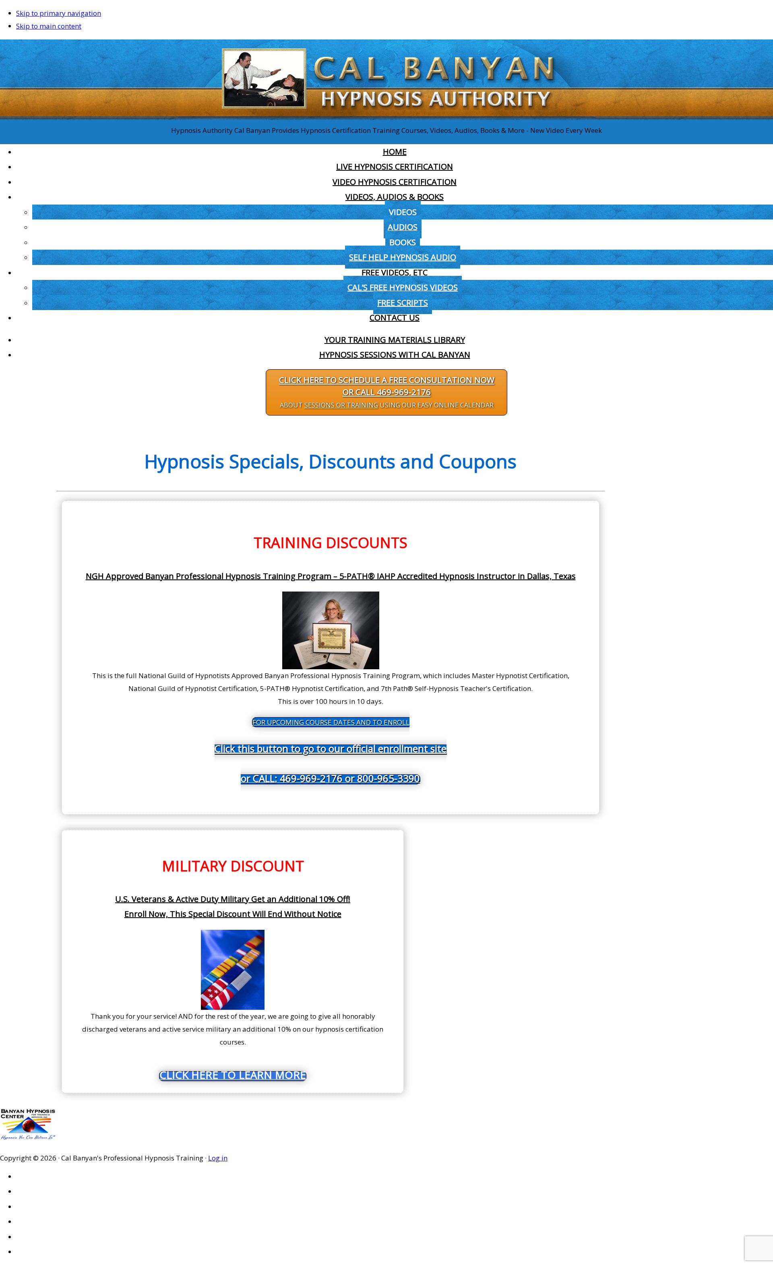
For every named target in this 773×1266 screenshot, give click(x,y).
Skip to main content (48, 26)
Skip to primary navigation (58, 13)
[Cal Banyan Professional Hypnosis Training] (386, 117)
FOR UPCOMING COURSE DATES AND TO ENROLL (330, 751)
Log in (217, 1158)
